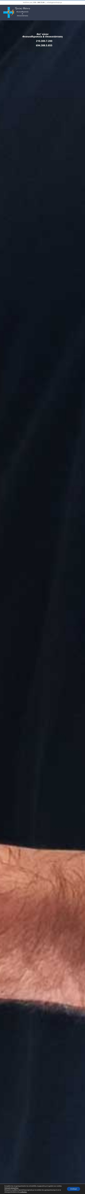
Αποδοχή (73, 1189)
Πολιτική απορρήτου (11, 1188)
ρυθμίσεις (23, 1192)
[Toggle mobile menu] (81, 9)
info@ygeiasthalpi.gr (54, 2)
